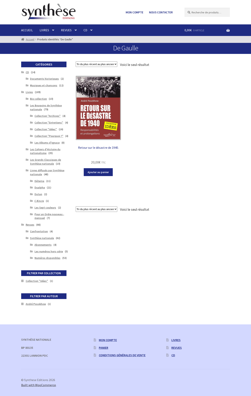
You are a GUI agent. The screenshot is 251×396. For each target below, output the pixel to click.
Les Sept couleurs (45, 207)
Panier (103, 348)
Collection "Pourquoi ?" (49, 136)
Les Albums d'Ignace (47, 142)
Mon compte (134, 12)
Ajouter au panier (98, 172)
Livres (44, 30)
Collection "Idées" (46, 129)
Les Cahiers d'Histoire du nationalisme (45, 151)
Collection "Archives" (48, 116)
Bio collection (38, 99)
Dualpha (40, 187)
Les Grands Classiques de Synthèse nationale (45, 161)
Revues (66, 30)
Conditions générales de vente (122, 355)
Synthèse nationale (42, 238)
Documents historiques (44, 78)
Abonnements (43, 244)
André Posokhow (36, 304)
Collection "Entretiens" (49, 122)
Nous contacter (161, 12)
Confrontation (39, 231)
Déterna (39, 181)
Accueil (27, 30)
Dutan (38, 194)
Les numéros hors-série (49, 251)
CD (85, 30)
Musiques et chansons (43, 85)
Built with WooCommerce (38, 385)
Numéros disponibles (47, 258)
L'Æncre (39, 201)
